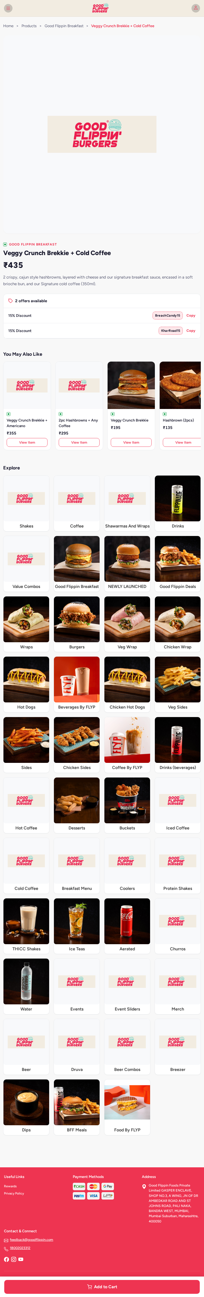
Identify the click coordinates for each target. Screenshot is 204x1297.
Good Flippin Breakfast (64, 25)
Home (8, 25)
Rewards (10, 1186)
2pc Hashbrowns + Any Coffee (78, 423)
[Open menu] (8, 8)
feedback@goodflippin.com (31, 1240)
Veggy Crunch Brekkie (129, 420)
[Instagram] (13, 1259)
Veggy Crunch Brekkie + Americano (27, 423)
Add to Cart (105, 1286)
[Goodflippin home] (102, 8)
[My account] (196, 8)
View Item (27, 442)
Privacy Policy (14, 1193)
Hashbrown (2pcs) (178, 420)
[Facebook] (6, 1259)
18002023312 (20, 1248)
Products (29, 25)
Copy (191, 315)
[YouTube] (20, 1259)
